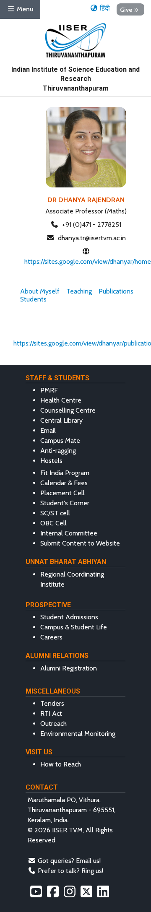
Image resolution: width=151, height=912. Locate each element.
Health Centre (60, 400)
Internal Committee (68, 533)
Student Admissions (69, 617)
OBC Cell (53, 523)
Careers (51, 637)
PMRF (49, 390)
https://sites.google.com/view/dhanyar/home (87, 261)
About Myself (40, 291)
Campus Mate (60, 440)
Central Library (61, 420)
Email (48, 430)
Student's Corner (64, 503)
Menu (24, 9)
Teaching (79, 291)
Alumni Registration (68, 668)
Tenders (52, 703)
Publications (116, 291)
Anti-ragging (58, 451)
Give (126, 9)
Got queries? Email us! (69, 861)
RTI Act (51, 713)
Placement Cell (62, 493)
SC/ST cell (55, 513)
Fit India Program (64, 473)
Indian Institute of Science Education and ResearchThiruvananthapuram (75, 78)
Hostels (51, 461)
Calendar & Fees (64, 483)
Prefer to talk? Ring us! (70, 871)
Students (33, 299)
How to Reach (60, 764)
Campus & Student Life (73, 627)
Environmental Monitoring (77, 734)
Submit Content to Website (80, 543)
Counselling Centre (68, 410)
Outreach (53, 724)
